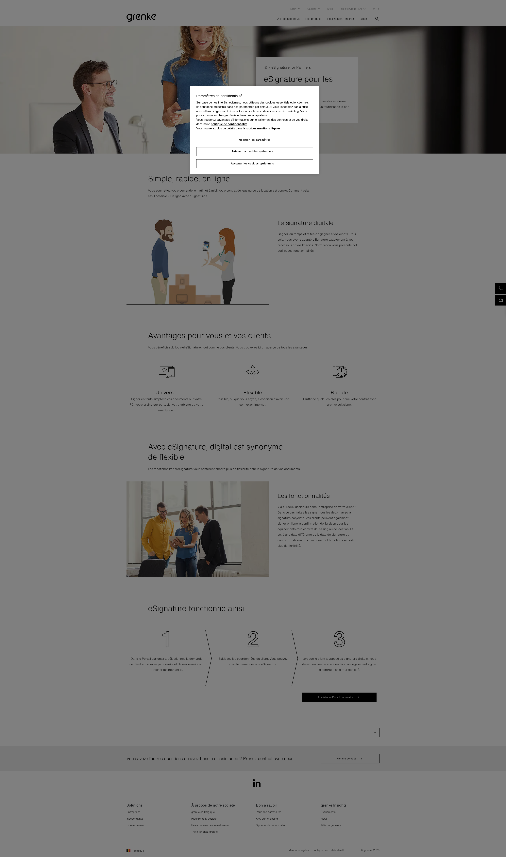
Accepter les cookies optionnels (252, 163)
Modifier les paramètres (255, 139)
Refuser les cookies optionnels (252, 151)
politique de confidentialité (229, 124)
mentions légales (268, 128)
